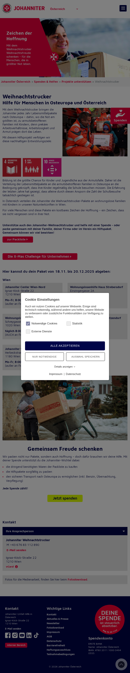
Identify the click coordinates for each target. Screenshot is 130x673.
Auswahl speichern (85, 356)
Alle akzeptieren (65, 345)
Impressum (55, 374)
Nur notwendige (44, 356)
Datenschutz (73, 374)
